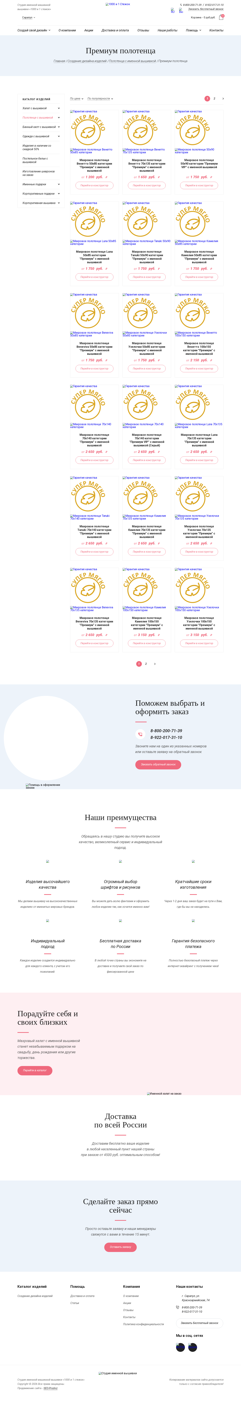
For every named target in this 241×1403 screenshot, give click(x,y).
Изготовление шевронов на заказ (39, 173)
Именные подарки (34, 184)
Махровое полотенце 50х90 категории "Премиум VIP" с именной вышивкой (199, 163)
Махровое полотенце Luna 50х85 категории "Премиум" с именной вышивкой (94, 257)
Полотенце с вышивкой (38, 117)
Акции (88, 30)
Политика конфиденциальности (143, 1324)
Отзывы (143, 30)
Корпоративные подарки (39, 193)
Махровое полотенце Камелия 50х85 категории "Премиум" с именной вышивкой (199, 257)
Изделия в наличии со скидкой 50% (37, 147)
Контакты (216, 30)
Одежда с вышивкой (36, 136)
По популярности (99, 98)
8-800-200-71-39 (192, 5)
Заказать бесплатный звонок (206, 9)
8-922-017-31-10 (214, 5)
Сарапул (27, 17)
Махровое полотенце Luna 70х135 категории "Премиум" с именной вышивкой (199, 440)
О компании (67, 30)
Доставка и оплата (115, 30)
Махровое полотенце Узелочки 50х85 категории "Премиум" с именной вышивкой (146, 349)
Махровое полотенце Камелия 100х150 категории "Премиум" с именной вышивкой (147, 623)
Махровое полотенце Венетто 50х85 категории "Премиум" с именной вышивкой (94, 165)
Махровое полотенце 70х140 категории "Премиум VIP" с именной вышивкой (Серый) (146, 440)
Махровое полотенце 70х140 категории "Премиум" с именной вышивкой (94, 440)
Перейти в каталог (35, 1070)
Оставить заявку (120, 1247)
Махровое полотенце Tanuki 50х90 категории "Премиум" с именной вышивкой (147, 257)
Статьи (74, 1303)
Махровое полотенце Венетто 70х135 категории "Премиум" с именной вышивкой (146, 165)
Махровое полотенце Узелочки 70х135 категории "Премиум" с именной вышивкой (199, 532)
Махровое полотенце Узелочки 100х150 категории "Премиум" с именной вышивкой (199, 623)
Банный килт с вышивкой (39, 127)
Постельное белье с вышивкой (35, 160)
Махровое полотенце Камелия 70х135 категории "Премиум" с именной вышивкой (146, 532)
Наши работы (167, 30)
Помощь (192, 30)
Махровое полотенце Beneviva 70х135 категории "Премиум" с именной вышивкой (94, 623)
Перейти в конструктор (94, 185)
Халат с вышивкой (35, 108)
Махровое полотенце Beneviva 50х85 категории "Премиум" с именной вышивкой (94, 349)
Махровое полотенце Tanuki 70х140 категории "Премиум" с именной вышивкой (94, 532)
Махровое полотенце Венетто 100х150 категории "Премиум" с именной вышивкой (199, 349)
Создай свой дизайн (32, 30)
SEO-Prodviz (51, 1388)
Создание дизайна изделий (35, 1296)
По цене (75, 98)
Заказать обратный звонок (158, 764)
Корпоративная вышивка (39, 203)
